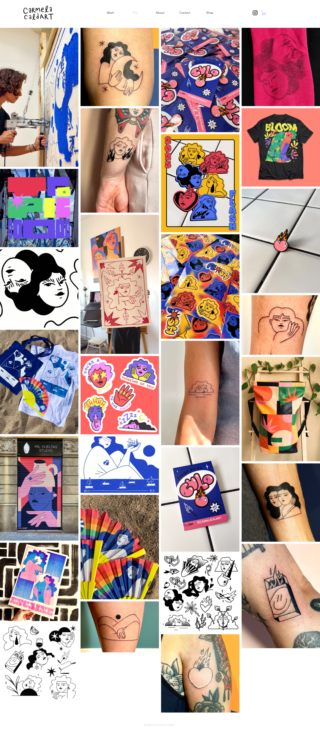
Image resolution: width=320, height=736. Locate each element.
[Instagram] (255, 13)
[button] (264, 12)
